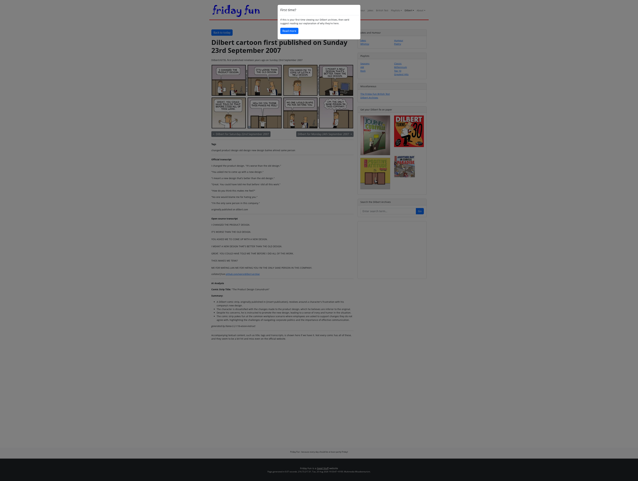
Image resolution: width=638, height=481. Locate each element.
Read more (289, 31)
